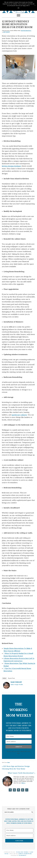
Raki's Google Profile (17, 684)
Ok (18, 8)
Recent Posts (11, 678)
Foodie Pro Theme (22, 852)
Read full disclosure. (26, 30)
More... (24, 783)
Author (4, 678)
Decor (8, 762)
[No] (35, 5)
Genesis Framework (25, 853)
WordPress (22, 855)
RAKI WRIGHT (16, 682)
